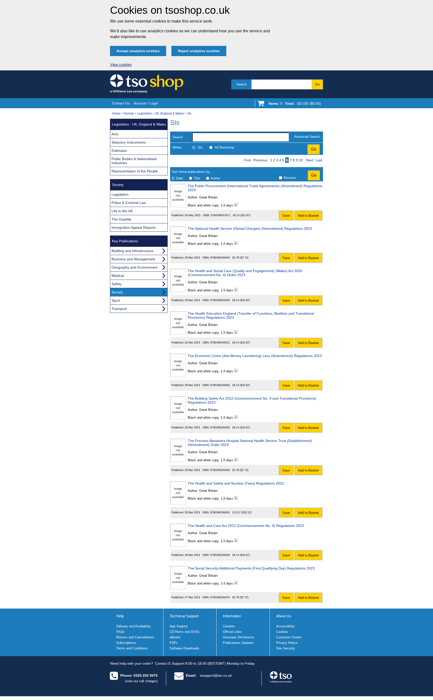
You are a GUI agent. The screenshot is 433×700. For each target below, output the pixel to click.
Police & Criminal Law (129, 203)
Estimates (119, 151)
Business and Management (133, 259)
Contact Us (121, 103)
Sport (116, 300)
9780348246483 (220, 427)
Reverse (290, 178)
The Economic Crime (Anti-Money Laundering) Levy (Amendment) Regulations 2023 (255, 356)
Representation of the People (135, 171)
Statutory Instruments (129, 142)
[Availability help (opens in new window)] (236, 205)
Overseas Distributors (238, 637)
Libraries (229, 626)
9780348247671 (220, 215)
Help (120, 616)
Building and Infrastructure (132, 251)
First (247, 160)
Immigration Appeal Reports (134, 227)
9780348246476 (220, 597)
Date (179, 178)
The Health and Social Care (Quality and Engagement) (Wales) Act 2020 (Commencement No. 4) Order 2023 (245, 273)
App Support (179, 626)
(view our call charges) (141, 681)
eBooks (175, 637)
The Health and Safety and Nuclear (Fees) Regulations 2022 (236, 483)
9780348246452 (220, 512)
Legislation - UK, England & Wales (160, 113)
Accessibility (285, 626)
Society (129, 113)
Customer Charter (289, 637)
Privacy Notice (286, 643)
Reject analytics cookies (199, 51)
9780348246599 (220, 554)
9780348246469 (220, 470)
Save (286, 215)
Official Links (232, 632)
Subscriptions (126, 643)
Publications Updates (238, 643)
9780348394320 (220, 300)
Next (309, 160)
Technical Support (184, 616)
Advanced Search (307, 137)
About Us (283, 616)
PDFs (174, 643)
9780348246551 (220, 342)
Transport (119, 309)
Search (241, 84)
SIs (189, 113)
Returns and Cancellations (135, 637)
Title (197, 178)
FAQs (120, 632)
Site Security (285, 648)
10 (301, 160)
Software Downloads (184, 648)
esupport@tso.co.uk (216, 675)
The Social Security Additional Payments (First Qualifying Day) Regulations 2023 (251, 568)
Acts (115, 134)
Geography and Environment (134, 267)
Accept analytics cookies (138, 51)
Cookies (282, 632)
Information (232, 616)
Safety (117, 284)
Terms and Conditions (132, 648)
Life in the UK (122, 211)
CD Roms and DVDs (184, 632)
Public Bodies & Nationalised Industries (134, 161)
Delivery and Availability (133, 626)
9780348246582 (220, 385)
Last (318, 160)
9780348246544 (220, 257)
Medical (118, 276)
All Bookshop (224, 147)
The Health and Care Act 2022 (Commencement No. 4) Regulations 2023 (246, 526)
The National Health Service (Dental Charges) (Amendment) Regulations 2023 (250, 228)
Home (116, 113)
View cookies (121, 65)
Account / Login (146, 103)
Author (215, 178)
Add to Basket (308, 215)
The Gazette (121, 219)
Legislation (120, 194)
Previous (260, 160)
